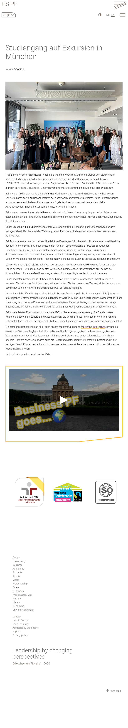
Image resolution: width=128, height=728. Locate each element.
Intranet (16, 598)
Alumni (16, 576)
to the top (115, 690)
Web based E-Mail (22, 594)
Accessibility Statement (25, 627)
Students (17, 572)
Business (17, 564)
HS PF (9, 4)
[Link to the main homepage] (120, 5)
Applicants (18, 568)
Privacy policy (20, 635)
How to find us (20, 620)
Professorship (20, 583)
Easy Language (20, 624)
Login (7, 15)
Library (16, 602)
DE (108, 14)
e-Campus (18, 591)
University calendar (23, 609)
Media (15, 579)
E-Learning (18, 606)
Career (16, 587)
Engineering (18, 561)
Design (16, 557)
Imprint (16, 631)
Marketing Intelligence (93, 326)
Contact (16, 616)
